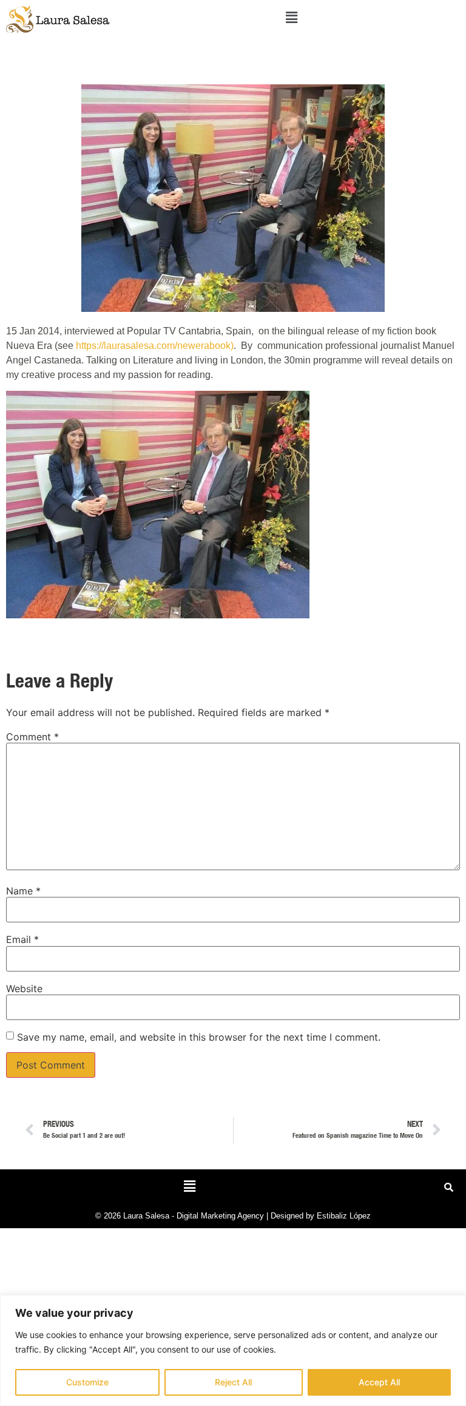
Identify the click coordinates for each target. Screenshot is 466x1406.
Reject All (233, 1382)
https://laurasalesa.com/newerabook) (155, 345)
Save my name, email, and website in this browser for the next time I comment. (198, 1037)
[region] (233, 1350)
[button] (291, 17)
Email (22, 939)
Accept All (379, 1382)
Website (24, 988)
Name (23, 891)
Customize (87, 1382)
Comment (32, 737)
